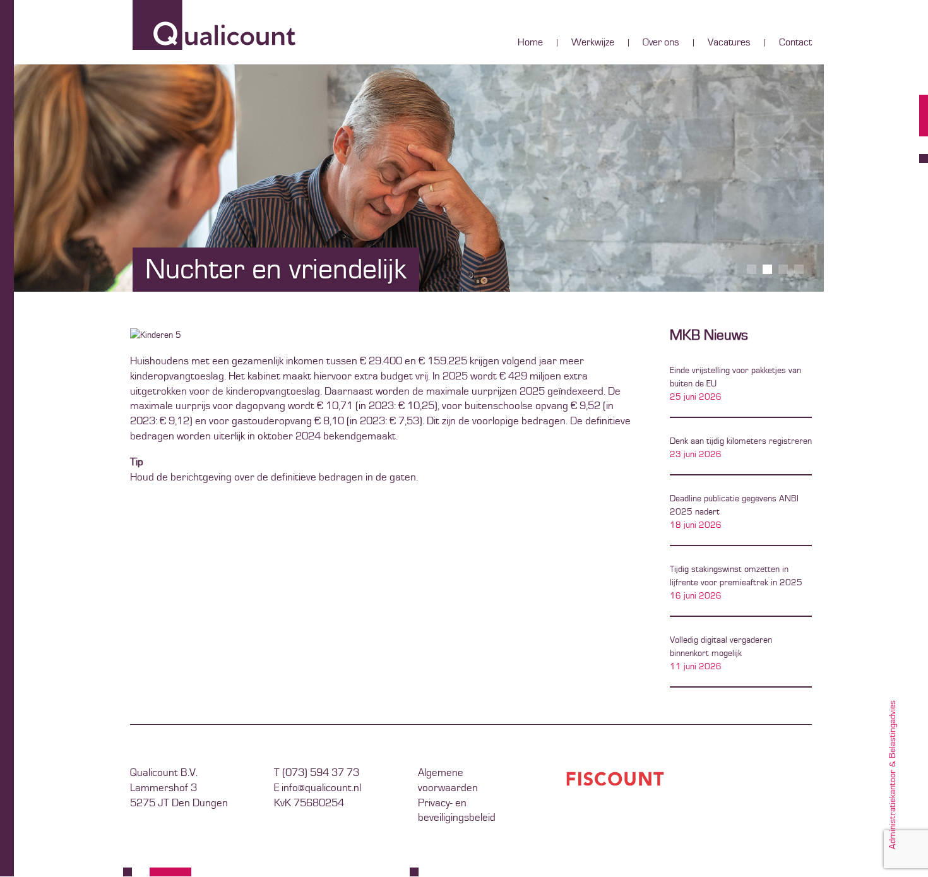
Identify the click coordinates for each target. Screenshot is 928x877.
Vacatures (729, 43)
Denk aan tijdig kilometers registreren (741, 441)
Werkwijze (592, 43)
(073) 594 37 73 (320, 773)
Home (530, 43)
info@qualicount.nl (321, 788)
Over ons (661, 43)
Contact (795, 43)
